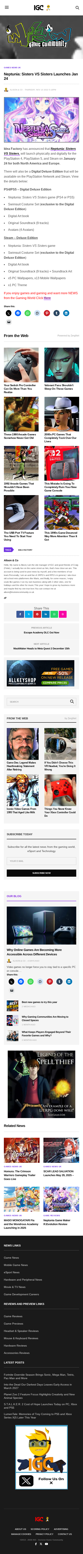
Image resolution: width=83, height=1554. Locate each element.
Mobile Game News (16, 1265)
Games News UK (12, 68)
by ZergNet (70, 718)
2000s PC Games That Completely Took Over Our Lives (60, 438)
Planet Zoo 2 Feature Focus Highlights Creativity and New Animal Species (39, 1396)
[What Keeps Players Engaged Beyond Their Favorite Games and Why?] (12, 1035)
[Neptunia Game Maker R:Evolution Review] (61, 1199)
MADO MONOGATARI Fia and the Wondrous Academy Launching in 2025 (21, 1224)
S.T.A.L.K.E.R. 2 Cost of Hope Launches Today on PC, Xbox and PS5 (40, 1406)
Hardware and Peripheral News (23, 1279)
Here (47, 298)
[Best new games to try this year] (12, 1005)
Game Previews (13, 1323)
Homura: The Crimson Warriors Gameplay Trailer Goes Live (19, 1175)
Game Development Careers (21, 1294)
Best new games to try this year (39, 1002)
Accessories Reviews (17, 1352)
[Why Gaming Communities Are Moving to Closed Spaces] (12, 1020)
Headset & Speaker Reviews (21, 1330)
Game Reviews (51, 1216)
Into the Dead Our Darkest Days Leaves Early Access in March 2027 (38, 1386)
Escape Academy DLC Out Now (41, 632)
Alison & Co (16, 90)
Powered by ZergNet (68, 335)
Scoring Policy (40, 1529)
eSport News (11, 1272)
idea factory (25, 550)
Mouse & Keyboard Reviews (21, 1338)
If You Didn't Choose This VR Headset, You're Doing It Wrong (59, 766)
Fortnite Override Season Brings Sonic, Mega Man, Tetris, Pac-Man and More (39, 1376)
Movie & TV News (14, 1287)
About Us (20, 1529)
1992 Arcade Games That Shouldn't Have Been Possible (19, 487)
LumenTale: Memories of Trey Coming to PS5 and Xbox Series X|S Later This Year (38, 1415)
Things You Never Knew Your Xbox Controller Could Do (60, 812)
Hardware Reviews (15, 1345)
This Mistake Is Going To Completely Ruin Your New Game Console (60, 487)
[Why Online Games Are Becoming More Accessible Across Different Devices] (41, 926)
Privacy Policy (44, 1534)
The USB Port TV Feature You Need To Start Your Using (19, 536)
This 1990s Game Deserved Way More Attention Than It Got (60, 536)
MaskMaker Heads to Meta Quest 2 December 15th (41, 648)
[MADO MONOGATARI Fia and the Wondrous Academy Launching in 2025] (22, 1199)
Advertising (61, 1529)
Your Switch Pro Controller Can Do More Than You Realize (20, 389)
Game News (11, 1257)
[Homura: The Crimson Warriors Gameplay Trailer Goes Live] (22, 1150)
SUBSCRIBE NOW (41, 873)
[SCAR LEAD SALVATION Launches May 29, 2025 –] (61, 1150)
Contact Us (65, 1534)
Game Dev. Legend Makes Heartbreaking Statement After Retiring (21, 766)
